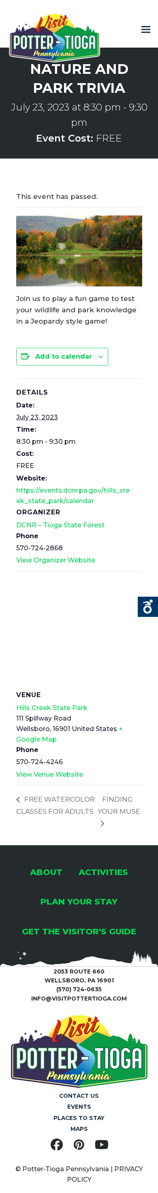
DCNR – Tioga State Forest (60, 525)
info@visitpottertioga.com (79, 998)
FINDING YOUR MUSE (119, 805)
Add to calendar (63, 356)
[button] (145, 29)
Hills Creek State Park (52, 708)
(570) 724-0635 (79, 989)
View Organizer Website (55, 560)
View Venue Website (49, 774)
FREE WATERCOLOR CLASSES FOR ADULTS (55, 805)
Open (148, 607)
